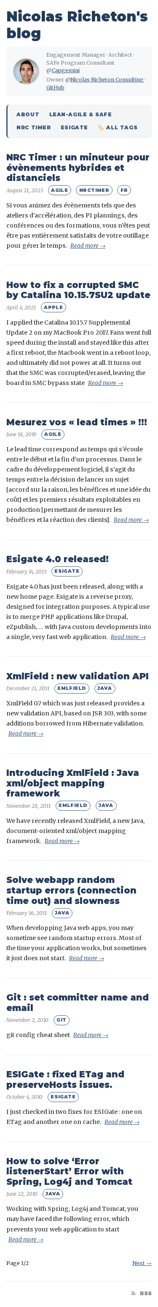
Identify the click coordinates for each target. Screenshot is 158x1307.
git (61, 1020)
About (27, 115)
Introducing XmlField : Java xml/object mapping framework (72, 783)
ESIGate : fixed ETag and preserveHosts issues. (65, 1079)
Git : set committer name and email (77, 1002)
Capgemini (66, 70)
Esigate (74, 128)
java (104, 688)
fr (124, 190)
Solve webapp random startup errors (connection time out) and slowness (71, 890)
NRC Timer (33, 128)
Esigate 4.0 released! (57, 559)
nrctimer (94, 190)
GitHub (55, 87)
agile (59, 190)
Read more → (87, 245)
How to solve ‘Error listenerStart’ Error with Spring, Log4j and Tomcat (69, 1171)
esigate (66, 571)
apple (53, 307)
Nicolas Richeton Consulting (107, 79)
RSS (145, 1293)
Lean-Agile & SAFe (80, 115)
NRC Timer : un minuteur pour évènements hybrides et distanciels (78, 167)
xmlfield (71, 688)
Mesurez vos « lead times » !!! (76, 422)
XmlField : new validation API (77, 676)
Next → (142, 1263)
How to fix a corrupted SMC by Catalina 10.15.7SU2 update (78, 290)
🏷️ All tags (117, 128)
